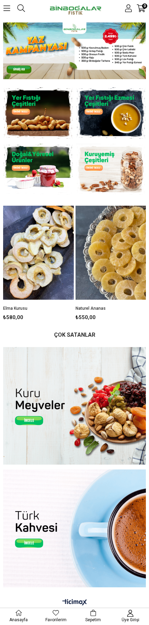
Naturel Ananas (91, 308)
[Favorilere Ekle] (38, 261)
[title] (38, 113)
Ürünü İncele (53, 261)
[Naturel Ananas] (111, 253)
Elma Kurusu (15, 308)
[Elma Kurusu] (38, 253)
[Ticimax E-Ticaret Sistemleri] (74, 602)
